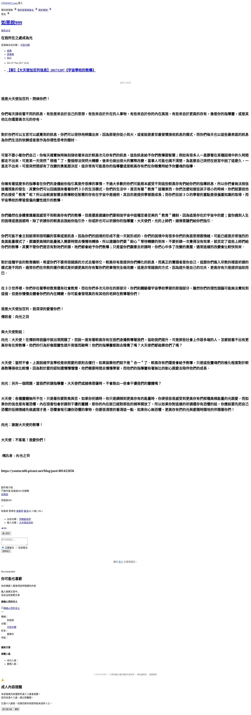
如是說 (4, 494)
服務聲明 (153, 674)
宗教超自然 (25, 519)
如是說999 (11, 22)
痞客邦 (19, 511)
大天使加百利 (26, 522)
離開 (17, 709)
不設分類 (25, 45)
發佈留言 (6, 551)
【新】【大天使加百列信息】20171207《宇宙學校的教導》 (51, 70)
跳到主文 (5, 30)
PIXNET (104, 674)
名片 (9, 58)
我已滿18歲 (7, 709)
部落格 (10, 54)
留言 (26, 511)
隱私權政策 (142, 674)
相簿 (9, 51)
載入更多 (6, 533)
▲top (3, 528)
